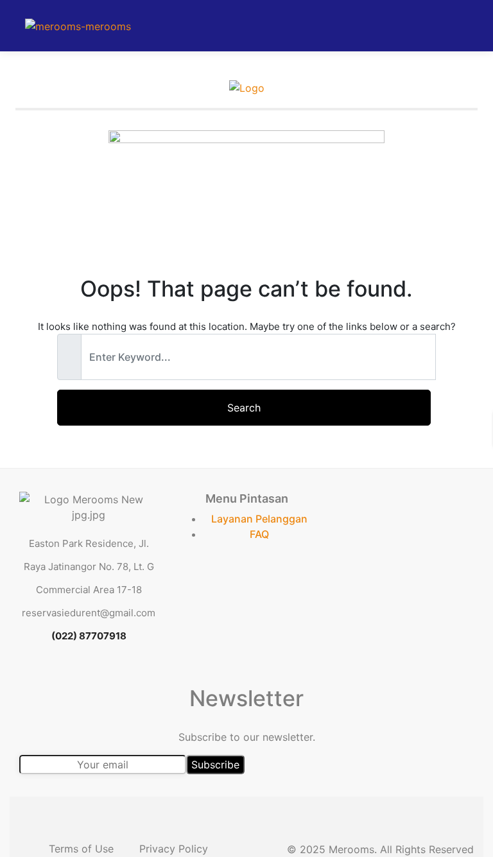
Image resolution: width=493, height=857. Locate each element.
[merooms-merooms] (78, 25)
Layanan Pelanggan (259, 518)
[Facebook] (44, 676)
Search (244, 407)
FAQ (259, 534)
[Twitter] (74, 676)
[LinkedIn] (103, 676)
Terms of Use (81, 848)
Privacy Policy (173, 848)
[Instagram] (133, 676)
